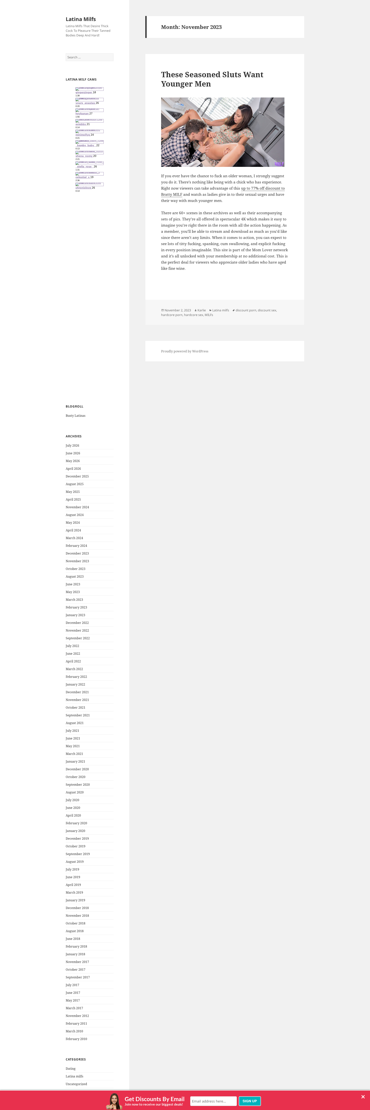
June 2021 (73, 738)
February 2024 (76, 546)
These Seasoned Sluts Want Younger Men (212, 79)
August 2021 (75, 723)
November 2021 (77, 700)
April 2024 (73, 530)
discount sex (267, 310)
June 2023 (73, 584)
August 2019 (75, 862)
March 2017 (74, 1008)
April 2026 (73, 468)
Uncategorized (76, 1084)
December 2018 (77, 908)
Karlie (202, 310)
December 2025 (77, 476)
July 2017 (72, 985)
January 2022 (75, 684)
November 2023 (77, 561)
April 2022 (73, 661)
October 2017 (75, 969)
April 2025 (73, 499)
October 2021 (75, 707)
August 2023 (75, 576)
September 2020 (78, 784)
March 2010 (74, 1031)
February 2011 (76, 1023)
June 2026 (73, 453)
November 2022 (77, 630)
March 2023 (74, 599)
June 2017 (73, 993)
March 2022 (74, 669)
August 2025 (75, 484)
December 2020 (77, 769)
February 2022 (76, 677)
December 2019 (77, 838)
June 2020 (73, 808)
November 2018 (77, 915)
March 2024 (74, 538)
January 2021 (75, 761)
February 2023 (76, 607)
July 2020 (72, 800)
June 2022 (73, 653)
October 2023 (75, 569)
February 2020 (76, 823)
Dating (71, 1068)
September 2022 (78, 638)
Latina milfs (74, 1076)
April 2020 (73, 815)
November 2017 (77, 962)
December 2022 (77, 623)
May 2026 (73, 461)
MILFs (209, 315)
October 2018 (75, 923)
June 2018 (73, 939)
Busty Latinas (75, 415)
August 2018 (75, 931)
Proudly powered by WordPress (184, 351)
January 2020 (75, 831)
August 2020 (75, 792)
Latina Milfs (81, 19)
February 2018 (76, 946)
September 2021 (78, 715)
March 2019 (74, 892)
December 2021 (77, 692)
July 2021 (72, 731)
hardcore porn (171, 315)
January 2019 (75, 900)
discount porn (246, 310)
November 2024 (77, 507)
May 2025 (73, 492)
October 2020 (75, 777)
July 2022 (72, 646)
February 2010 (76, 1039)
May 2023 (73, 592)
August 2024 (75, 515)
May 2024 (73, 522)
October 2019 (75, 846)
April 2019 (73, 885)
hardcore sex (193, 315)
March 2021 (74, 754)
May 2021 (73, 746)
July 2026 (72, 445)
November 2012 (77, 1016)
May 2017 (73, 1000)
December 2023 (77, 553)
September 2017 (78, 977)
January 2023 (75, 615)
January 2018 (75, 954)
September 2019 (78, 854)
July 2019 (72, 869)
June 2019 (73, 877)
